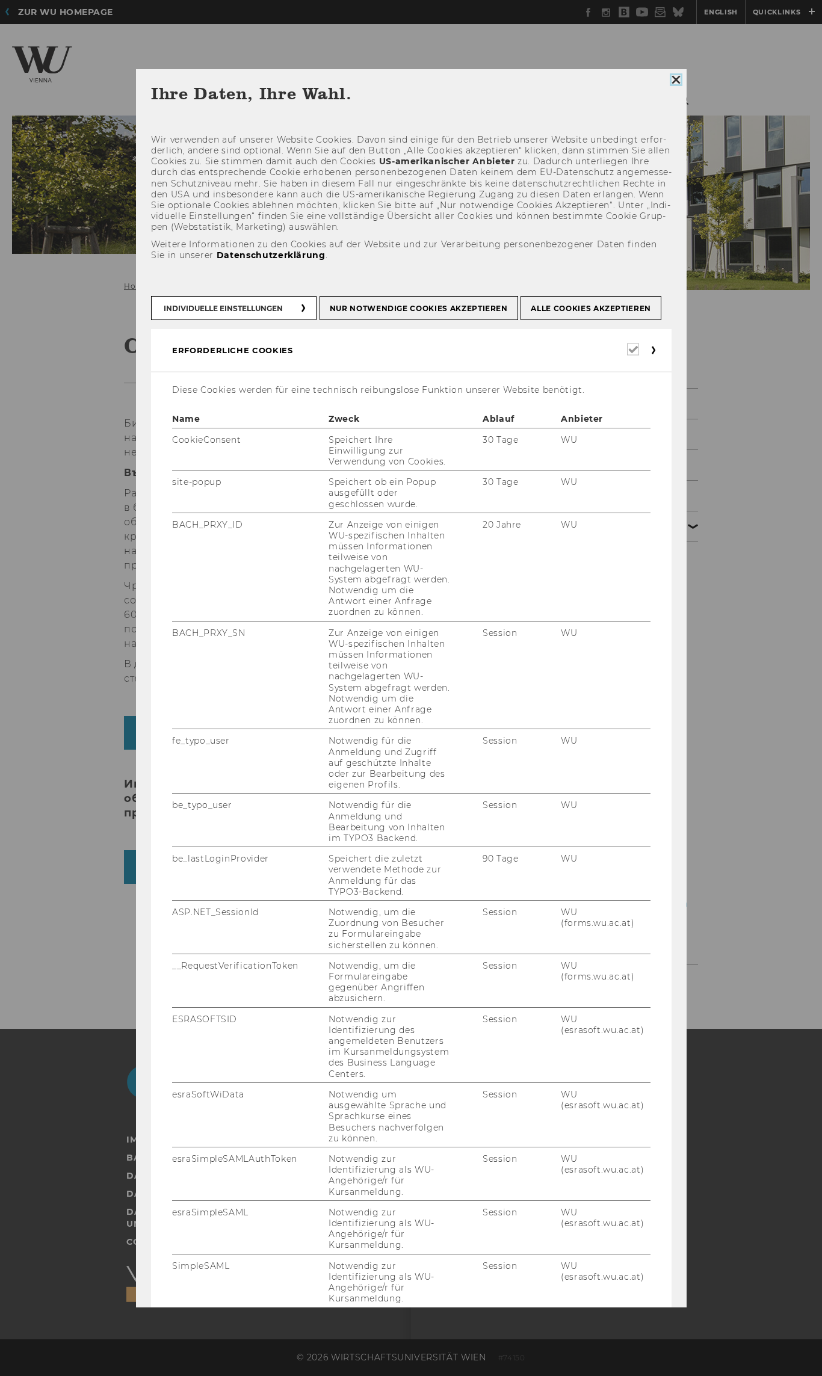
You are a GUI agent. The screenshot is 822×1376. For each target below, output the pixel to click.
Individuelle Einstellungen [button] (223, 308)
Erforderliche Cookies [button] (232, 350)
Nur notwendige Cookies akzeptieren (418, 308)
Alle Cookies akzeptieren (591, 308)
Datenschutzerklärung (270, 255)
